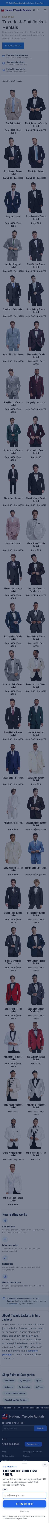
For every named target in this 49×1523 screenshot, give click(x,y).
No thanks (24, 1511)
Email (5, 1489)
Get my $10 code (24, 1503)
